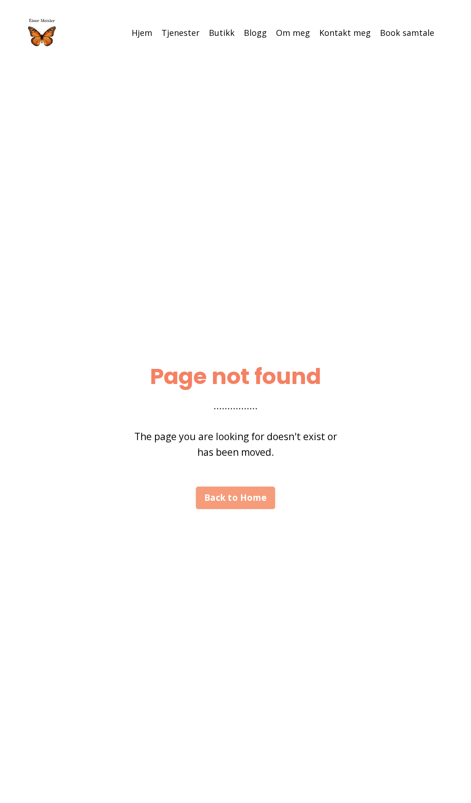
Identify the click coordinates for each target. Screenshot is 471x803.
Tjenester (180, 32)
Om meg (293, 32)
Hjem (142, 32)
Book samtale (407, 32)
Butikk (222, 32)
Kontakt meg (345, 32)
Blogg (255, 32)
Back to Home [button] (235, 498)
